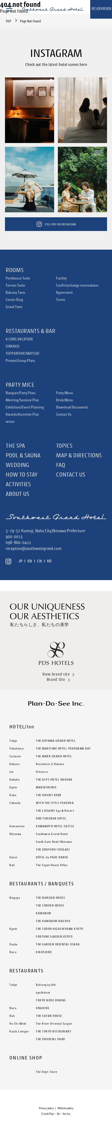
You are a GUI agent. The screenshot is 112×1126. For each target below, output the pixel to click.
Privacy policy (46, 1108)
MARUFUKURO (46, 787)
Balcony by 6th (46, 984)
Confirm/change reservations (77, 285)
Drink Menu (64, 400)
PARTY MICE (20, 384)
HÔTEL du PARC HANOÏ (52, 857)
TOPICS (64, 445)
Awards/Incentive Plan (22, 414)
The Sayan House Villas (52, 865)
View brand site (56, 674)
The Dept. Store (47, 1071)
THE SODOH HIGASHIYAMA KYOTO (59, 928)
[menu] (9, 8)
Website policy (65, 1108)
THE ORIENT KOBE (49, 795)
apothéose (43, 992)
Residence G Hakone (50, 764)
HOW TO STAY (21, 474)
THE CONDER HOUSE (50, 905)
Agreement (64, 292)
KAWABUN (43, 913)
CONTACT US (70, 474)
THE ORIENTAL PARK (50, 1039)
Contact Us (64, 414)
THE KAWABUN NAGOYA (53, 921)
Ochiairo (42, 771)
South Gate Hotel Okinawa (54, 841)
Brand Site (56, 679)
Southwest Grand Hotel (52, 834)
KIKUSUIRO (44, 952)
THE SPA (15, 445)
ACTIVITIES (18, 484)
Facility (61, 278)
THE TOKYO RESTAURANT (53, 1031)
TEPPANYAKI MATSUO (22, 353)
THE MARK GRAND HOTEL (54, 756)
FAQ (60, 464)
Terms (60, 300)
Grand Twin (14, 307)
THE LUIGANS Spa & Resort (55, 810)
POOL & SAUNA (23, 455)
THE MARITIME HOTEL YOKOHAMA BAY (63, 748)
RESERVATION (101, 9)
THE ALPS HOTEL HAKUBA (54, 779)
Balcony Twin (15, 292)
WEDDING (17, 464)
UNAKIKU (42, 1008)
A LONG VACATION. (19, 339)
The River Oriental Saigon (54, 1023)
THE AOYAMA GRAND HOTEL (56, 740)
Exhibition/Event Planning (25, 407)
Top (8, 21)
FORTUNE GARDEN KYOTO (54, 936)
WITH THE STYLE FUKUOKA (55, 803)
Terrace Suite (15, 285)
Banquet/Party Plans (21, 393)
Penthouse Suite (18, 278)
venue (10, 421)
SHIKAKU (12, 346)
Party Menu (64, 393)
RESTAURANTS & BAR (30, 330)
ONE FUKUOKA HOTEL (51, 818)
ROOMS (15, 269)
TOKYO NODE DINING (51, 1000)
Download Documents (72, 407)
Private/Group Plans (20, 360)
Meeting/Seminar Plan (22, 400)
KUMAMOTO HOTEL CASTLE (55, 826)
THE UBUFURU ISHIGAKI (53, 849)
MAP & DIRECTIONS (79, 455)
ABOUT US (17, 493)
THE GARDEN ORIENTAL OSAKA (58, 944)
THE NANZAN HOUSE (50, 897)
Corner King (14, 300)
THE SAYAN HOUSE (49, 1016)
